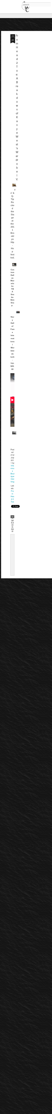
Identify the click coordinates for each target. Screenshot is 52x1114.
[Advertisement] (29, 76)
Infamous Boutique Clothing (12, 473)
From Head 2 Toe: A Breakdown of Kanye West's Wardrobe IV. (17, 107)
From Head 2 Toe (12, 496)
